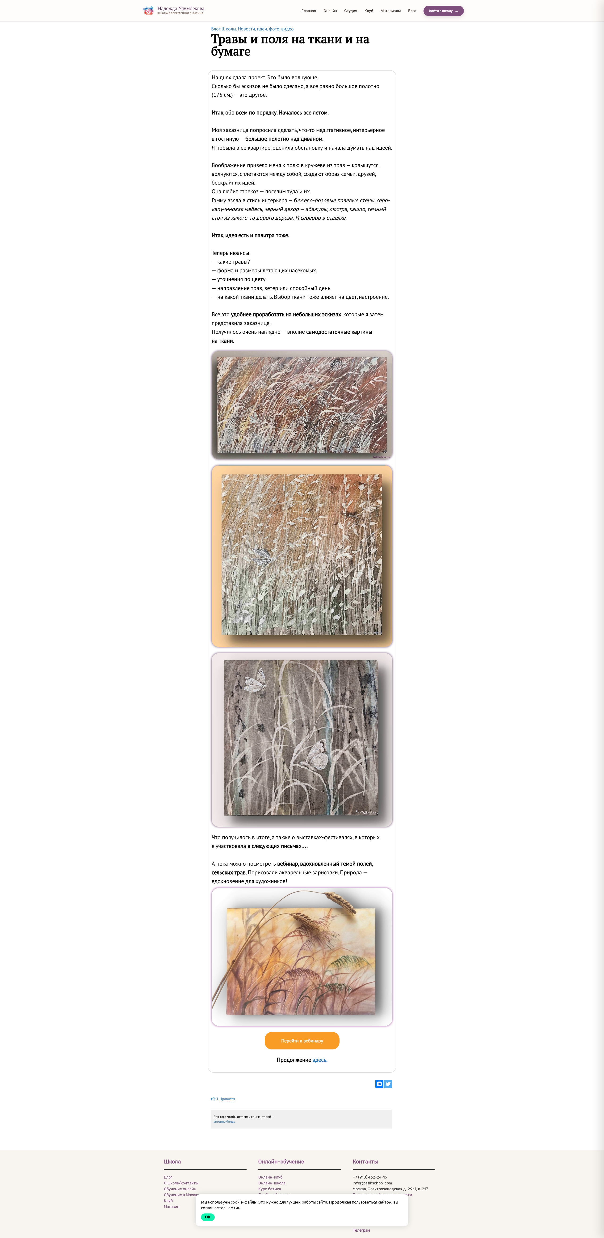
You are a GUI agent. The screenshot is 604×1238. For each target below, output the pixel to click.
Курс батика (269, 1189)
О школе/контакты (181, 1183)
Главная (309, 10)
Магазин (172, 1206)
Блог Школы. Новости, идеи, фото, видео (252, 29)
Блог (412, 10)
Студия (350, 10)
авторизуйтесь (224, 1121)
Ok (208, 1217)
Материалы (391, 10)
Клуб (369, 10)
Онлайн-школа (271, 1183)
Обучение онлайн (180, 1189)
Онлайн (330, 10)
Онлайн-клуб (270, 1177)
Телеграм (361, 1230)
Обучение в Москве (181, 1195)
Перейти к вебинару (302, 1041)
